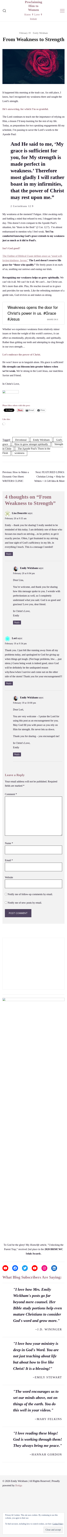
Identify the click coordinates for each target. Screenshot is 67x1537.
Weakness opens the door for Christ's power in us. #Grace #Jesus (32, 313)
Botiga (18, 1485)
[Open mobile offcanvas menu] (62, 10)
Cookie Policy (57, 1524)
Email (9, 860)
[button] (3, 935)
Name (9, 843)
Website (9, 877)
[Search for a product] (4, 10)
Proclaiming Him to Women (33, 6)
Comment (11, 794)
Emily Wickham (40, 33)
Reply (9, 554)
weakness (19, 453)
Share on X (52, 319)
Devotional (21, 439)
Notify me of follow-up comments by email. (30, 894)
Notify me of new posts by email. (25, 902)
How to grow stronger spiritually (31, 444)
